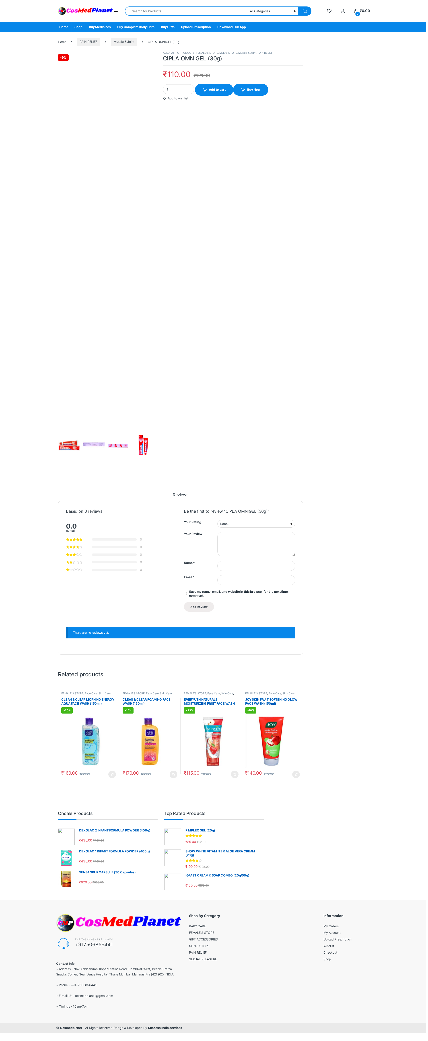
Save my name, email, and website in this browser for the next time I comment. (239, 593)
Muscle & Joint (124, 41)
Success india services (165, 1028)
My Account (332, 932)
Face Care (91, 693)
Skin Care (105, 693)
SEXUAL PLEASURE (203, 959)
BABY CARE (197, 926)
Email (189, 577)
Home (63, 27)
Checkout (330, 952)
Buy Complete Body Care (135, 27)
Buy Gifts (168, 27)
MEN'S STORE (228, 52)
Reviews (180, 495)
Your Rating (192, 522)
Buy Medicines (100, 27)
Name (189, 563)
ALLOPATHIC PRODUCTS (179, 52)
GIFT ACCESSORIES (203, 939)
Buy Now (254, 89)
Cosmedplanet (71, 1028)
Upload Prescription (196, 27)
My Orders (331, 926)
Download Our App (231, 27)
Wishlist (328, 946)
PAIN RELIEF (88, 41)
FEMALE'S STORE (207, 52)
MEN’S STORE (199, 946)
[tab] (180, 497)
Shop (78, 27)
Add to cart (217, 89)
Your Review (193, 534)
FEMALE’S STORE (201, 932)
